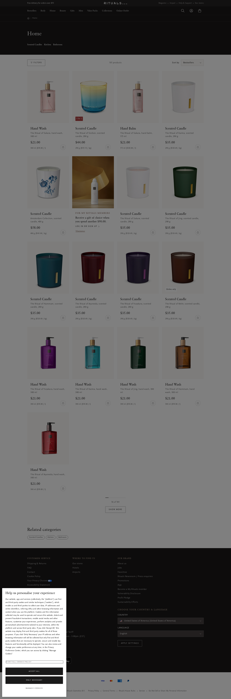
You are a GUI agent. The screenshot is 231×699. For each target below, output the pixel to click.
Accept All (34, 671)
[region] (34, 642)
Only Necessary (34, 680)
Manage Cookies (34, 688)
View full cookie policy (19, 662)
